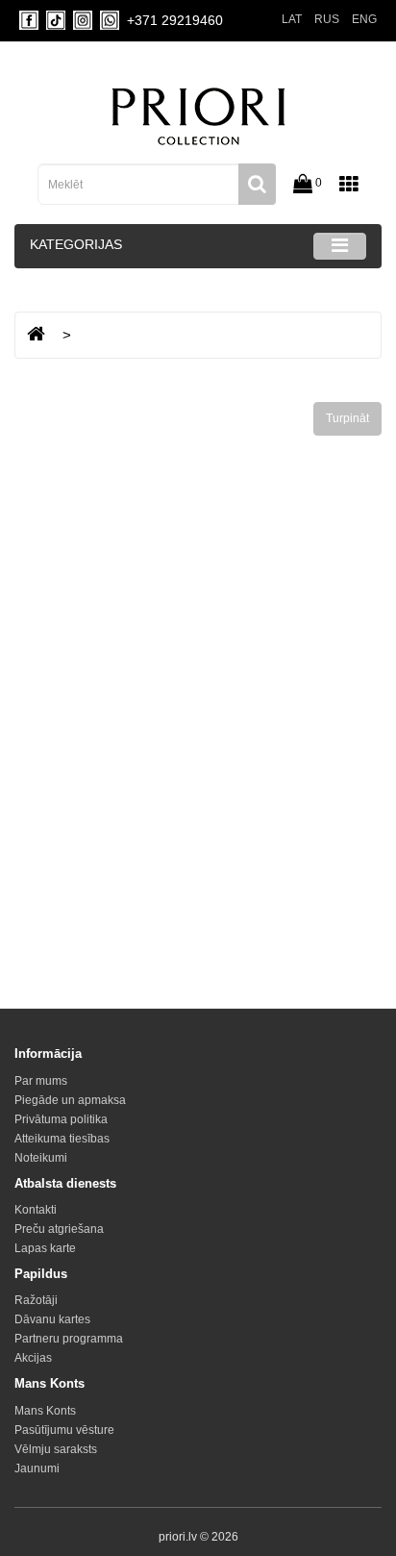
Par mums (40, 1081)
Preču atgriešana (59, 1229)
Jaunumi (37, 1468)
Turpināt (347, 418)
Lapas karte (45, 1248)
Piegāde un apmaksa (70, 1100)
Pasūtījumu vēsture (64, 1430)
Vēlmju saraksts (55, 1449)
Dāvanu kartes (52, 1319)
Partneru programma (68, 1338)
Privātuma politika (61, 1119)
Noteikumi (40, 1158)
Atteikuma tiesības (62, 1138)
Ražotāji (36, 1300)
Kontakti (35, 1210)
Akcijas (33, 1358)
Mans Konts (45, 1411)
